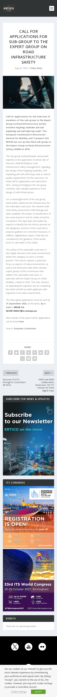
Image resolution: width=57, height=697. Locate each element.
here (21, 321)
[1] (28, 163)
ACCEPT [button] (38, 691)
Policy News (36, 68)
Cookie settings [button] (18, 691)
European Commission (25, 328)
